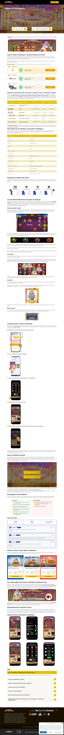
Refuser (50, 732)
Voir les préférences (58, 732)
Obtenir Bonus (32, 367)
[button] (62, 723)
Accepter (43, 732)
